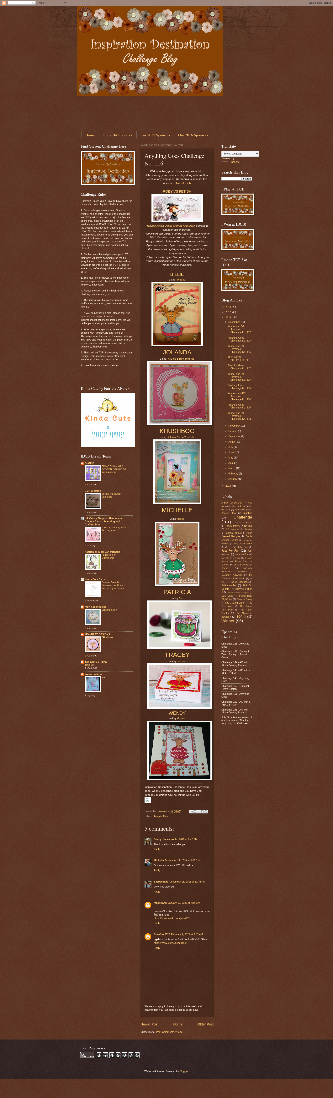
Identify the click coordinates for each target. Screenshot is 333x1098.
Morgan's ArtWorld (231, 575)
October (233, 431)
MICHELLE (177, 510)
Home (90, 135)
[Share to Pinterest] (206, 811)
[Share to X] (198, 811)
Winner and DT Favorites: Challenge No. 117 (239, 329)
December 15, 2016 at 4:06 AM (182, 860)
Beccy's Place (229, 513)
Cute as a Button (242, 522)
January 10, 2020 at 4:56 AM (184, 902)
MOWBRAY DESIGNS (97, 634)
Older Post (205, 1024)
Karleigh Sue (242, 554)
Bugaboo (247, 513)
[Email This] (191, 811)
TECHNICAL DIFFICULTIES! (238, 359)
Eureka (248, 529)
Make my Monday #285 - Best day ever (114, 529)
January (233, 479)
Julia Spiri (243, 547)
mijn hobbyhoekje (95, 606)
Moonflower (243, 572)
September (234, 436)
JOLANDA (177, 352)
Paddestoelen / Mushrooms (109, 556)
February (233, 473)
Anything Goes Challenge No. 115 (239, 406)
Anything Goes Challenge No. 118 (239, 339)
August (232, 441)
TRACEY (177, 654)
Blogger (184, 1071)
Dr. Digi (248, 525)
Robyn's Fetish (182, 183)
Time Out (89, 665)
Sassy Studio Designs (238, 592)
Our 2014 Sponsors (118, 135)
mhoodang (160, 902)
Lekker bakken (109, 610)
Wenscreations (93, 674)
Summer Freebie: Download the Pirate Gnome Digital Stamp (113, 585)
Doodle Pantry (232, 526)
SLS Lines (227, 596)
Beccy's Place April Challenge (111, 495)
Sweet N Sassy (244, 599)
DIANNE (89, 463)
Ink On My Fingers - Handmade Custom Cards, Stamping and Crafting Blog (103, 521)
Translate (234, 161)
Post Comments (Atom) (169, 1031)
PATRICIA (177, 592)
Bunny (157, 839)
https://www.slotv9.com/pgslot (170, 942)
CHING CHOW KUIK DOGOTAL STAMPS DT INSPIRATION (114, 469)
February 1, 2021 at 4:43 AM (187, 934)
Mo (103, 677)
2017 (228, 312)
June (231, 452)
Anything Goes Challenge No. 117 (239, 367)
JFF (227, 547)
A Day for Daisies (231, 502)
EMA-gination (93, 490)
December (234, 322)
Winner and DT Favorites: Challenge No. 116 (239, 349)
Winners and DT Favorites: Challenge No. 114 (239, 396)
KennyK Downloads (230, 558)
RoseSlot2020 (162, 934)
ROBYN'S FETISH (177, 191)
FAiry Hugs (107, 637)
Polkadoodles (228, 585)
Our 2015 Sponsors (155, 135)
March (232, 468)
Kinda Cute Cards (95, 579)
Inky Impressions (243, 543)
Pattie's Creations (239, 582)
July (231, 447)
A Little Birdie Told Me (181, 358)
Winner (228, 621)
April (231, 463)
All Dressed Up (236, 506)
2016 (228, 317)
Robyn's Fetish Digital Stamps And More (170, 225)
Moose (181, 279)
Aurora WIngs (242, 510)
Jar (181, 598)
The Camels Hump (96, 661)
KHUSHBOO (177, 431)
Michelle (159, 860)
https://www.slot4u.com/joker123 (172, 918)
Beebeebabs (161, 881)
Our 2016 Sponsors (193, 135)
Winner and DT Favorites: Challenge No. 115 (239, 376)
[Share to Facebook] (202, 811)
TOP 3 (241, 616)
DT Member (232, 529)
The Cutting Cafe (234, 602)
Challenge (243, 517)
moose (181, 661)
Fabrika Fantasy (233, 533)
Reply (157, 849)
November (234, 425)
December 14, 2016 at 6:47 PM (180, 839)
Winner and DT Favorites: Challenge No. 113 (239, 416)
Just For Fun (230, 550)
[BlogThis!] (195, 811)
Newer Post (149, 1024)
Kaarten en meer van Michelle (102, 551)
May (231, 457)
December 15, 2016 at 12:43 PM (187, 881)
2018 (228, 307)
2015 (228, 485)
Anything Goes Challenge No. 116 (239, 386)
